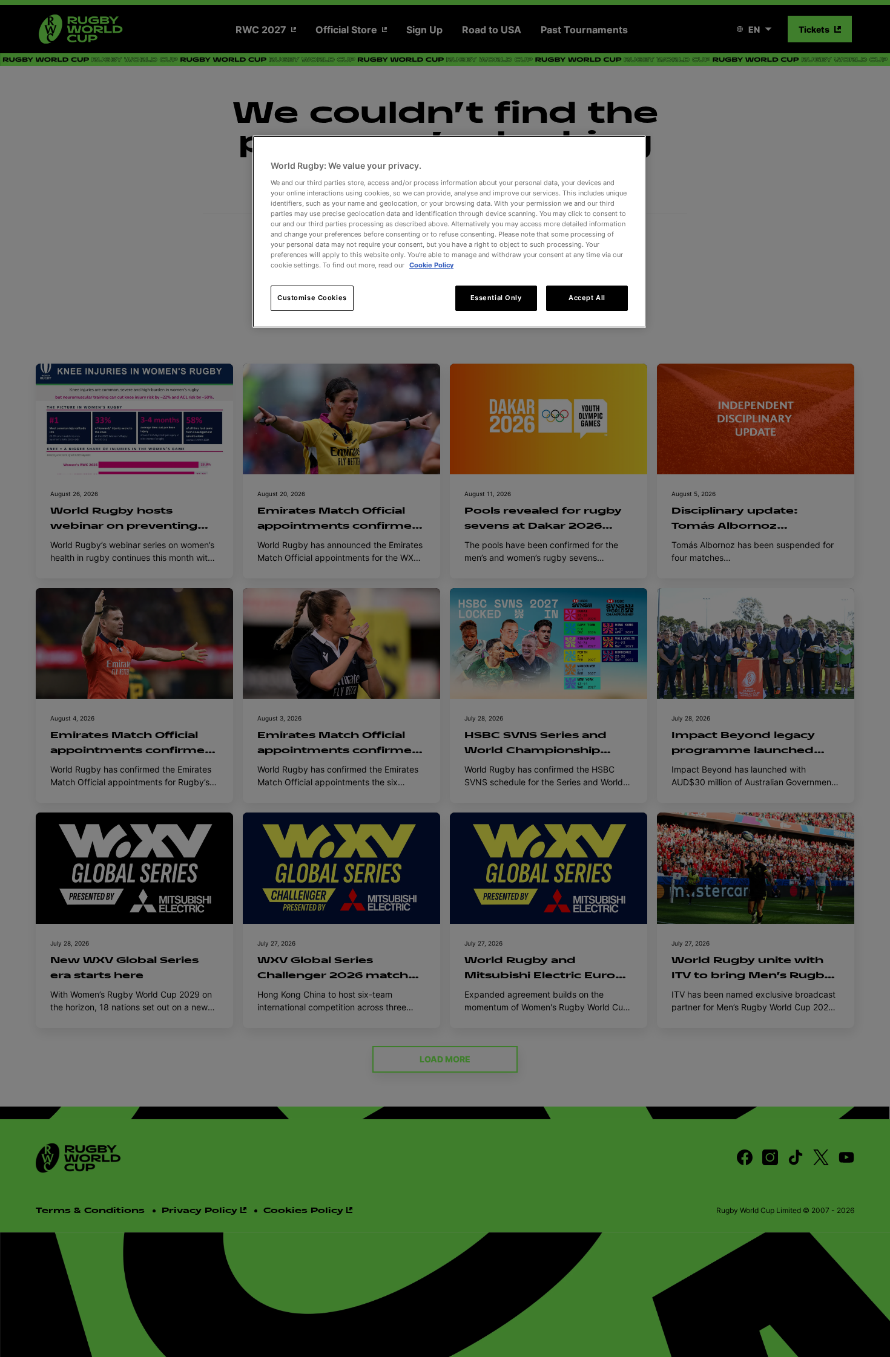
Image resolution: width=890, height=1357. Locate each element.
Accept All (587, 297)
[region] (449, 232)
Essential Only (496, 297)
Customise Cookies (312, 297)
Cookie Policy (431, 265)
